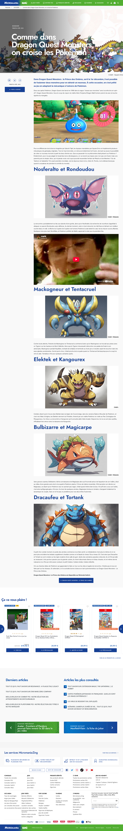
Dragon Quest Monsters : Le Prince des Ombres (77, 580)
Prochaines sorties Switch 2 (82, 782)
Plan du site (116, 827)
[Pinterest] (87, 770)
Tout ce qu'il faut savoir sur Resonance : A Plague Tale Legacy (32, 686)
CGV (77, 827)
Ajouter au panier (77, 650)
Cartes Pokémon (55, 782)
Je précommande (48, 650)
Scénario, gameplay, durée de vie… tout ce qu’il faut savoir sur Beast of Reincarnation (90, 708)
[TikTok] (82, 770)
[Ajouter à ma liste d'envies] (29, 606)
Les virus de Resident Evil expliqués (82, 701)
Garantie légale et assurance (87, 827)
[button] (35, 3)
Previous (2, 629)
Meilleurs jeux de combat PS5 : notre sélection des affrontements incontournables (27, 698)
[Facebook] (67, 770)
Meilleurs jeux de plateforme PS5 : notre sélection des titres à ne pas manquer (32, 705)
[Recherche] (118, 2)
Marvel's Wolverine (102, 778)
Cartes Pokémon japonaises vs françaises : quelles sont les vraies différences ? (91, 695)
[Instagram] (77, 770)
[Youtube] (92, 770)
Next (121, 629)
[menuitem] (35, 3)
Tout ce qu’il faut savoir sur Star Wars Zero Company (28, 692)
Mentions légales (100, 827)
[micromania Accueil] (15, 3)
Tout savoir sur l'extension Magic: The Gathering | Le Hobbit (90, 687)
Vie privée (108, 827)
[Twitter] (72, 770)
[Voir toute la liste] (108, 3)
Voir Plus (18, 650)
